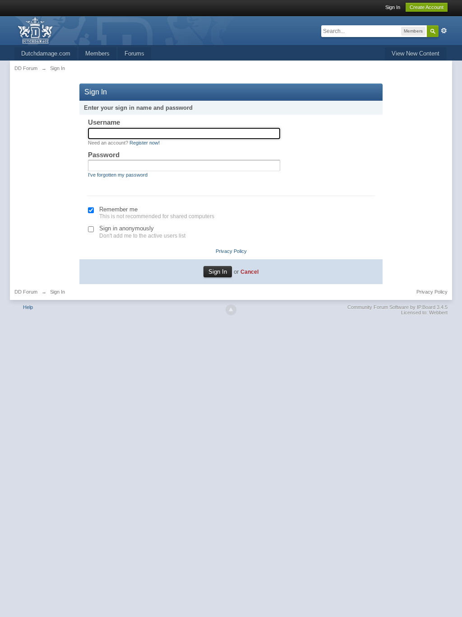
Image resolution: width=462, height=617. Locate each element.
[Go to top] (231, 309)
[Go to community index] (128, 30)
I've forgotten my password (118, 175)
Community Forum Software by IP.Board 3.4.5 (397, 307)
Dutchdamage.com (45, 53)
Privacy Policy (231, 251)
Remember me (118, 209)
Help (28, 307)
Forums (134, 53)
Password (104, 155)
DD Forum (25, 291)
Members (97, 53)
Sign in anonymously (126, 228)
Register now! (144, 142)
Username (104, 122)
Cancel (249, 272)
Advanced (444, 30)
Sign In (392, 7)
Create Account (427, 7)
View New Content (415, 53)
